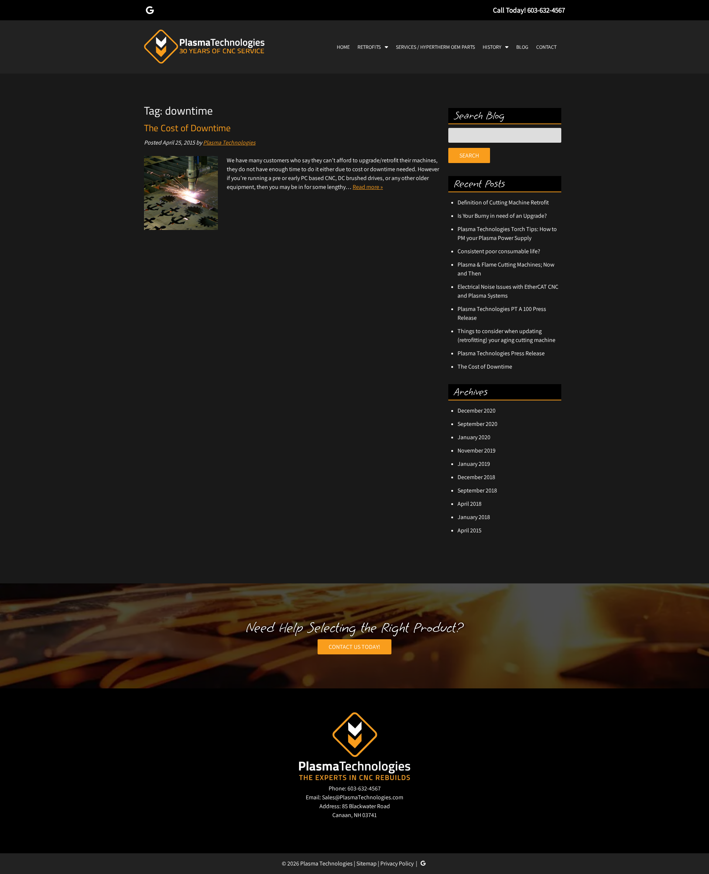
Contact (546, 47)
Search (469, 155)
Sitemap (366, 863)
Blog (522, 47)
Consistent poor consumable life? (499, 251)
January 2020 (474, 437)
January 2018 (474, 517)
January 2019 (474, 464)
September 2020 (477, 424)
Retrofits (369, 47)
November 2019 (477, 450)
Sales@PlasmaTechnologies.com (362, 797)
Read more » (368, 187)
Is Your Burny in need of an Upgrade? (502, 216)
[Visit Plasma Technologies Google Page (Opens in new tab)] (150, 10)
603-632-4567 (364, 788)
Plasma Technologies (229, 142)
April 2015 (470, 530)
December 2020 (477, 410)
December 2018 (476, 477)
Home (343, 47)
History (492, 47)
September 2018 (477, 490)
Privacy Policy (397, 863)
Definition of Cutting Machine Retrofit (503, 202)
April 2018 (470, 504)
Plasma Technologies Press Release (501, 353)
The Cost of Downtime (187, 128)
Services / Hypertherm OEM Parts (435, 47)
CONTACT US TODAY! (354, 647)
